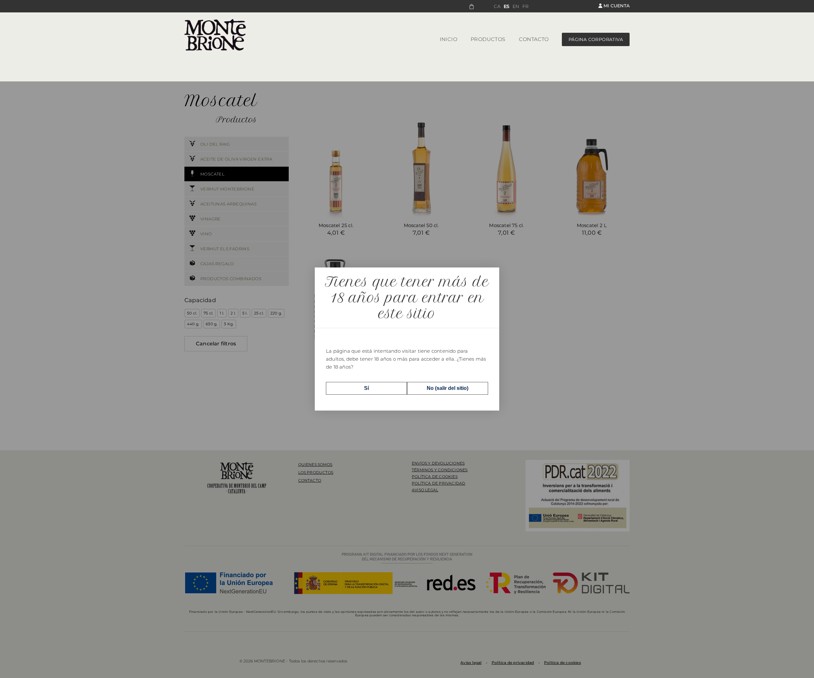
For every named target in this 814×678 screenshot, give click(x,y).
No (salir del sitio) (447, 388)
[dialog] (407, 339)
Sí (366, 388)
